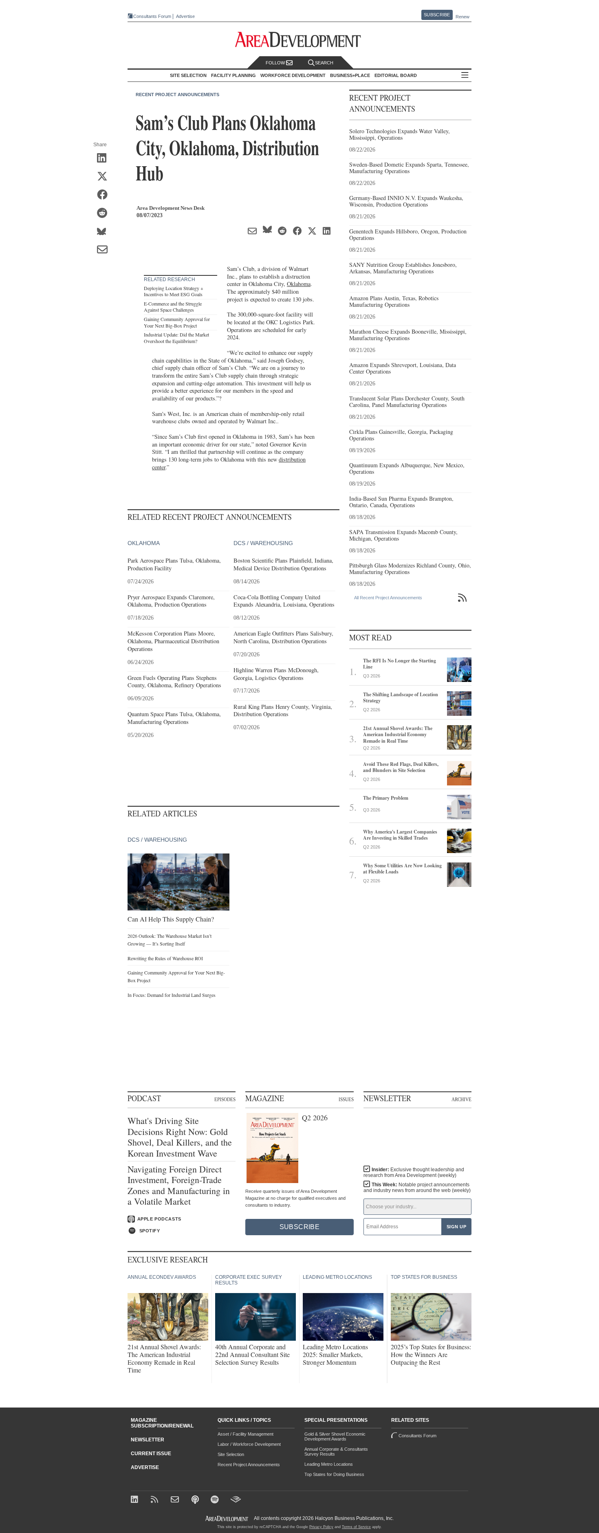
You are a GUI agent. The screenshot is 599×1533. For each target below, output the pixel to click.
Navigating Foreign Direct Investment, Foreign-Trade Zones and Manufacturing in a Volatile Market (179, 1185)
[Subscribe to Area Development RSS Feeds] (156, 1500)
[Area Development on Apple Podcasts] (196, 1500)
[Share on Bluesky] (105, 231)
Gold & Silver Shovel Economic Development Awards (335, 1436)
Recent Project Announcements (177, 94)
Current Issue (151, 1453)
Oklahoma (299, 284)
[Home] (176, 1500)
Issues (346, 1099)
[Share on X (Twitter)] (105, 176)
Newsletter (147, 1440)
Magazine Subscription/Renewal (162, 1423)
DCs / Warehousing (263, 543)
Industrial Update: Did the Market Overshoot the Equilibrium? (176, 337)
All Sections (465, 75)
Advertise (185, 16)
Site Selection (231, 1454)
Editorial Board (395, 75)
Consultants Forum (152, 16)
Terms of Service (356, 1527)
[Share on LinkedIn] (105, 158)
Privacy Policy (321, 1527)
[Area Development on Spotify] (216, 1500)
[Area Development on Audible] (236, 1500)
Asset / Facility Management (245, 1434)
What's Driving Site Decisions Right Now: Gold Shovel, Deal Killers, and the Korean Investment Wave (180, 1137)
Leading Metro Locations (328, 1464)
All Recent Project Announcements (388, 597)
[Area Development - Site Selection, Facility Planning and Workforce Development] (299, 40)
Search (324, 62)
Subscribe (437, 14)
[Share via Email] (105, 250)
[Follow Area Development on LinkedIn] (136, 1500)
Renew (462, 16)
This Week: (417, 1187)
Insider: (413, 1172)
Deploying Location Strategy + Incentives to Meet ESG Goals (173, 291)
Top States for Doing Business (334, 1474)
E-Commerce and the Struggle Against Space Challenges (173, 306)
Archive (461, 1099)
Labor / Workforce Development (249, 1444)
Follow (276, 62)
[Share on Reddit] (105, 213)
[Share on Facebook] (105, 195)
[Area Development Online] (227, 1518)
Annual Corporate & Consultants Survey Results (336, 1451)
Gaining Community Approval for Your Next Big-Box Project (177, 322)
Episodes (225, 1099)
